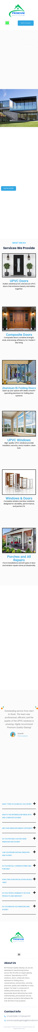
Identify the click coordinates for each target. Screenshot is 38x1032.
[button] (7, 22)
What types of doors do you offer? (16, 804)
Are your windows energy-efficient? (17, 828)
